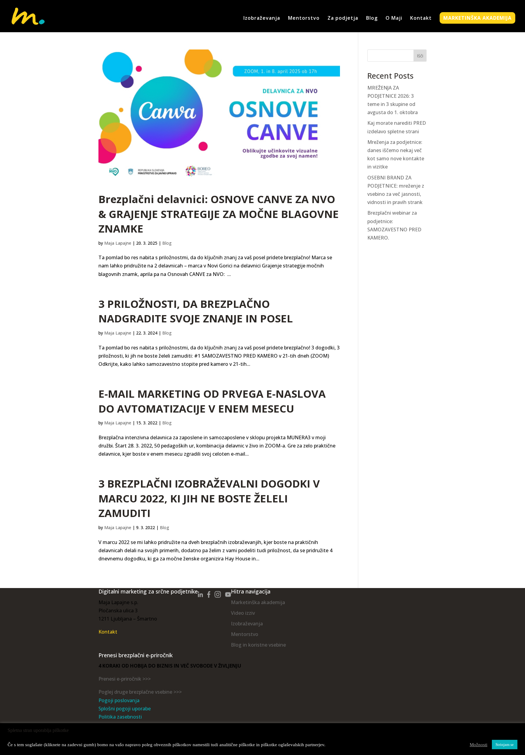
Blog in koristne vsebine (258, 644)
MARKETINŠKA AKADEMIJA (477, 18)
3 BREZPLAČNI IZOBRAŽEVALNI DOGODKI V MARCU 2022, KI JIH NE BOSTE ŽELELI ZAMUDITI (209, 498)
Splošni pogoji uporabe (124, 708)
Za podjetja (343, 18)
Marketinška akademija (258, 602)
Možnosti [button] (478, 744)
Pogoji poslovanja (118, 700)
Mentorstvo (304, 18)
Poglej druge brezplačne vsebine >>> (140, 692)
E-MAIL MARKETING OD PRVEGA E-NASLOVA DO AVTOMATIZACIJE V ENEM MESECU (212, 401)
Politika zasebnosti (120, 716)
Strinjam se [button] (505, 744)
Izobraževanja (261, 18)
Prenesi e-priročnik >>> (124, 678)
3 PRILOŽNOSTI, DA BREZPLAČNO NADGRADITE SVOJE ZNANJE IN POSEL (195, 311)
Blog (372, 18)
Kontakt (421, 18)
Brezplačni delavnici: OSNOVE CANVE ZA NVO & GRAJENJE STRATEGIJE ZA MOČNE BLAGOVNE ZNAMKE (218, 214)
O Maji (394, 18)
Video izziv (243, 613)
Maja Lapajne (117, 243)
